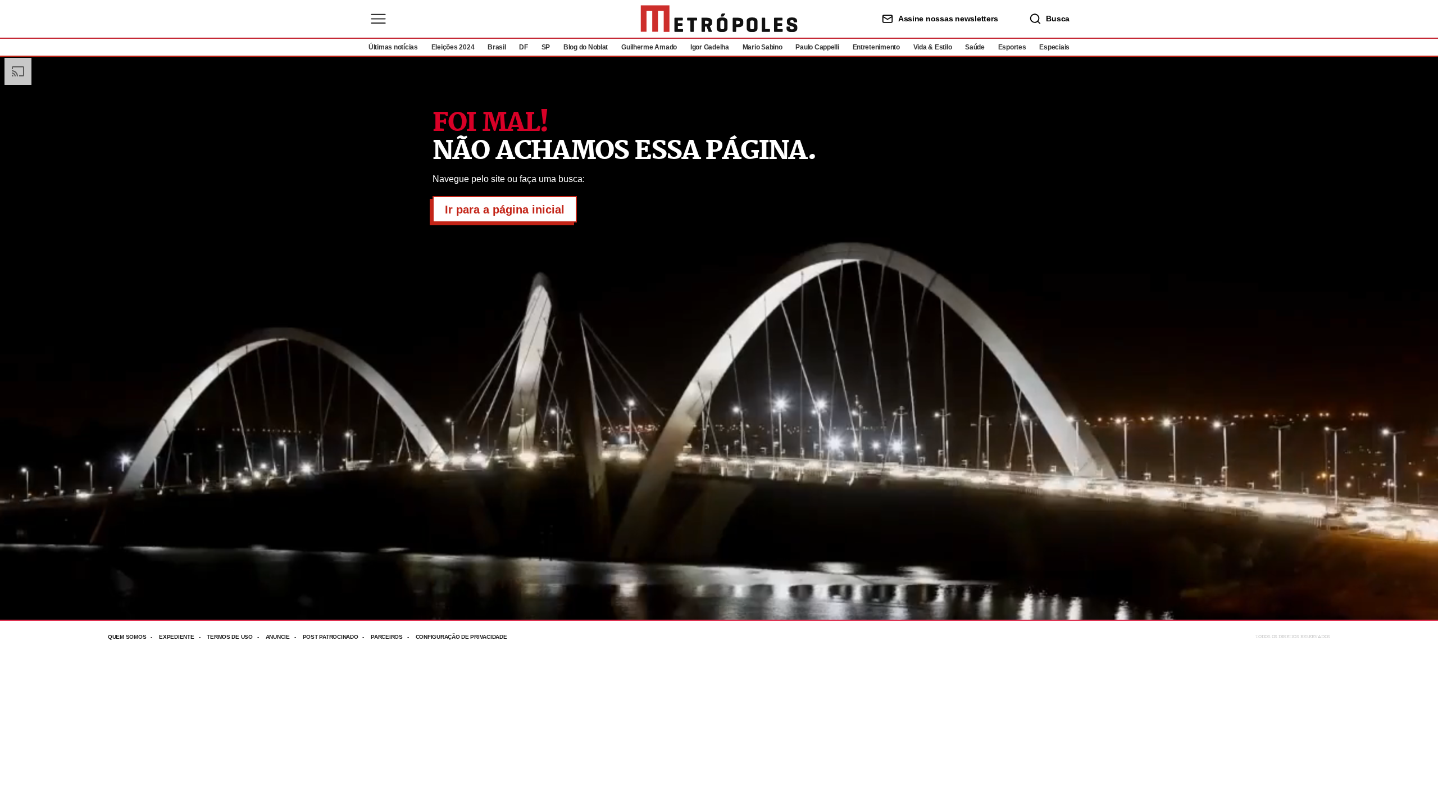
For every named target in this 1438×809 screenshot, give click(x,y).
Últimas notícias (393, 47)
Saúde (975, 47)
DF (523, 47)
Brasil (497, 47)
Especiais (1054, 47)
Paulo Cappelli (817, 47)
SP (545, 47)
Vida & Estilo (932, 47)
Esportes (1012, 47)
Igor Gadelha (709, 47)
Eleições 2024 (453, 47)
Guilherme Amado (649, 47)
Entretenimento (876, 47)
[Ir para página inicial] (719, 18)
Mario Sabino (762, 47)
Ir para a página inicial (505, 209)
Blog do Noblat (585, 47)
